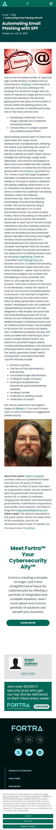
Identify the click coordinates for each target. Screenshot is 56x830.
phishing (26, 84)
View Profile (28, 673)
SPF (48, 332)
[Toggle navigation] (51, 3)
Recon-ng (31, 171)
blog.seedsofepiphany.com (32, 510)
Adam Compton (35, 476)
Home (5, 14)
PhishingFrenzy (31, 260)
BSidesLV (20, 408)
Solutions (14, 778)
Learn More (28, 622)
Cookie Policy (13, 796)
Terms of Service (33, 796)
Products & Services (20, 770)
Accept (28, 816)
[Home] (5, 3)
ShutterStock (29, 528)
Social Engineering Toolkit (26, 256)
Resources (14, 786)
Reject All (28, 821)
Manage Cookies (28, 826)
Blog (13, 14)
